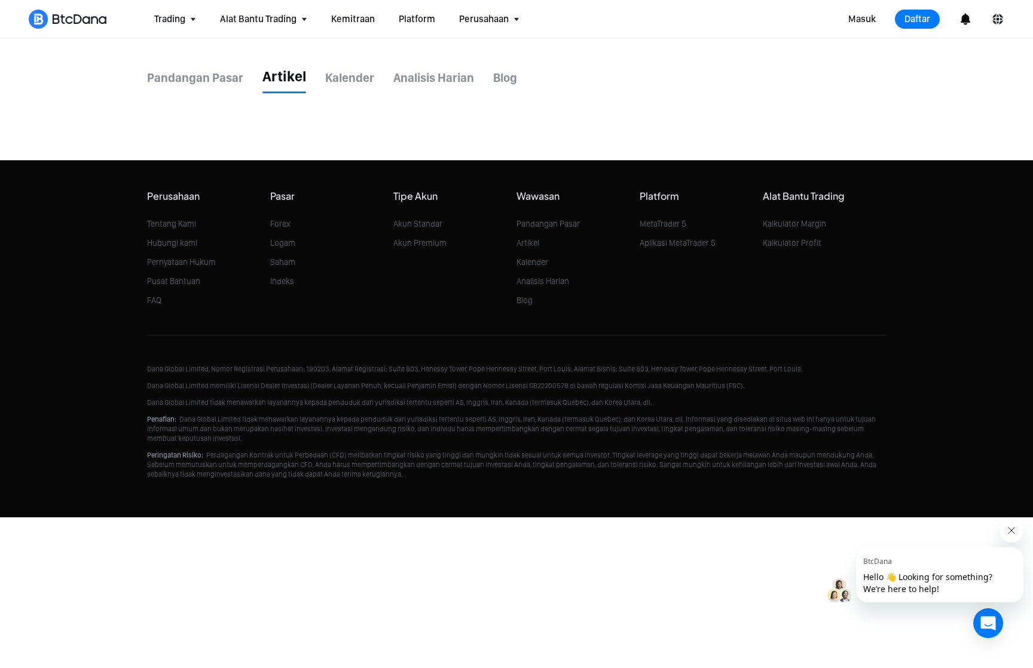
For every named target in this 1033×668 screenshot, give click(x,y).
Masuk (862, 19)
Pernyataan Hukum (181, 262)
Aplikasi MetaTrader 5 (678, 243)
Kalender (532, 262)
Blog (524, 300)
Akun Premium (420, 243)
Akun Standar (417, 223)
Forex (280, 223)
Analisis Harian (542, 281)
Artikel (527, 243)
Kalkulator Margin (794, 223)
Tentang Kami (171, 223)
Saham (282, 262)
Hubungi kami (172, 243)
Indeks (282, 281)
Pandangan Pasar (548, 223)
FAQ (154, 300)
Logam (282, 243)
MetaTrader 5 (663, 223)
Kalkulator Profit (792, 243)
